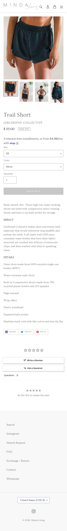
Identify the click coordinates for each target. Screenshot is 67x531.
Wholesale (13, 478)
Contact (11, 469)
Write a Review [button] (35, 360)
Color (7, 160)
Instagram (13, 433)
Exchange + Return (18, 460)
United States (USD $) (32, 500)
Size (6, 147)
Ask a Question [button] (34, 368)
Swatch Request (16, 442)
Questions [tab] (9, 375)
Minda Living (38, 520)
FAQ (9, 451)
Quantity (8, 173)
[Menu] (61, 6)
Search (11, 424)
